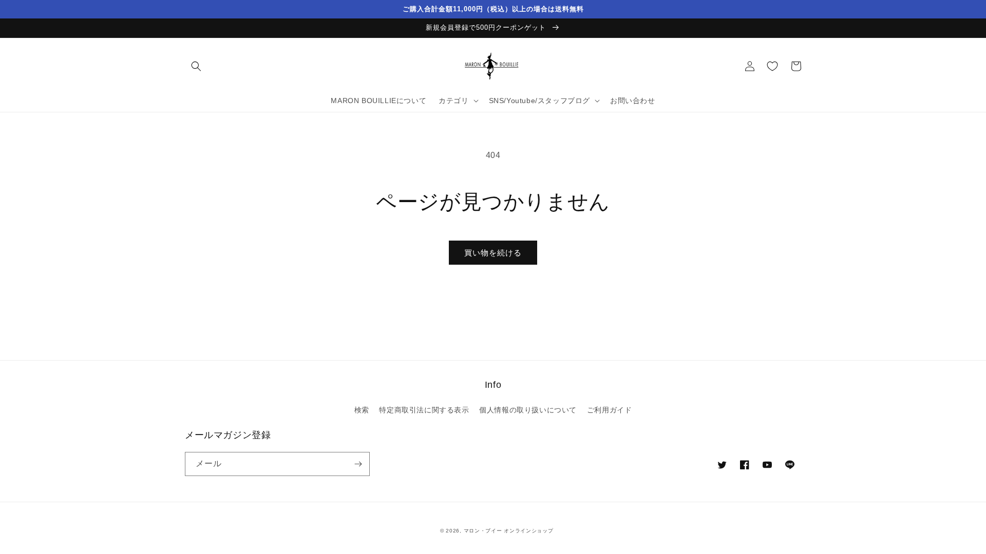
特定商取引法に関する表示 (424, 410)
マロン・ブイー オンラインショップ (509, 530)
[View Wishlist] (772, 66)
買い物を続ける (493, 252)
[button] (196, 66)
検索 (361, 410)
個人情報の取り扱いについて (528, 410)
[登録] (358, 464)
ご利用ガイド (609, 410)
